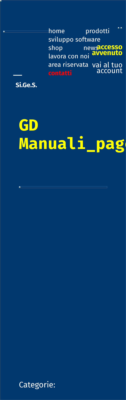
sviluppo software (74, 39)
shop (55, 48)
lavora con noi (68, 56)
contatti (60, 73)
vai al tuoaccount (107, 59)
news (90, 48)
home (56, 31)
